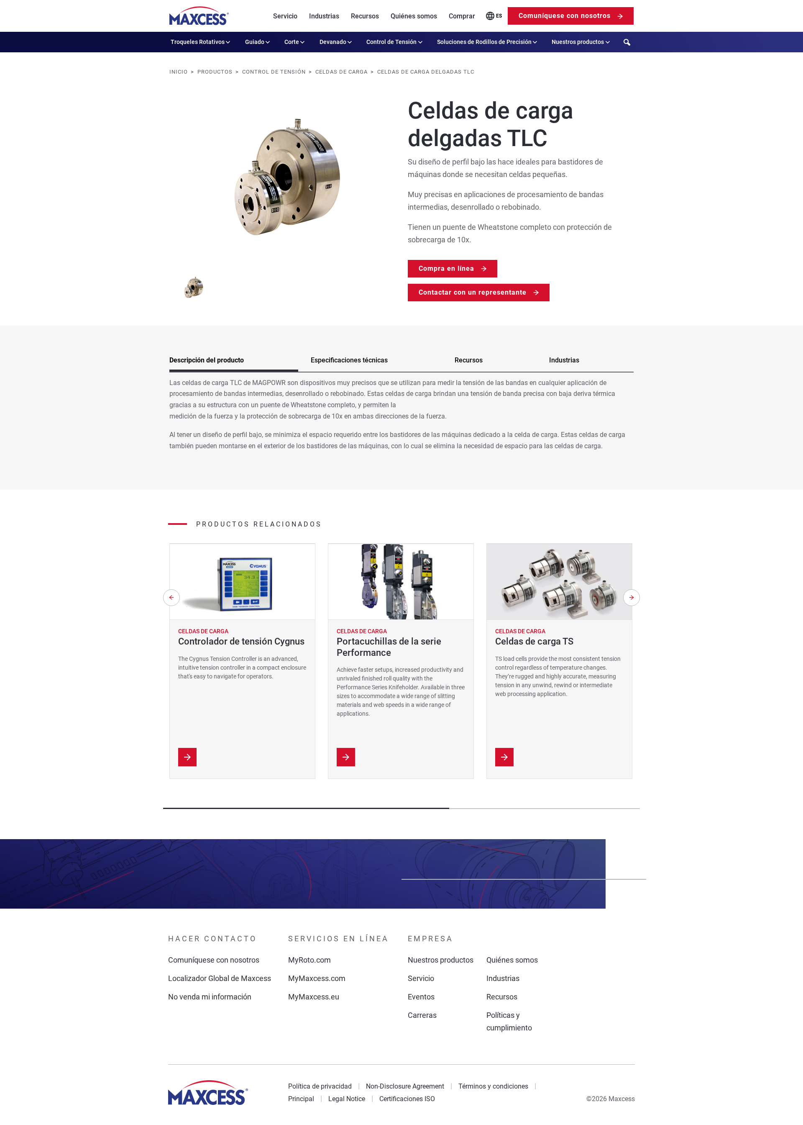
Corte (291, 42)
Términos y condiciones (493, 1086)
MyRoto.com (309, 959)
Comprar (462, 16)
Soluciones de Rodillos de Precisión (484, 42)
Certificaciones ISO (407, 1099)
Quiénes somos (414, 16)
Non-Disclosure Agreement (405, 1086)
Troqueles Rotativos (198, 42)
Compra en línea (446, 268)
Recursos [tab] (469, 360)
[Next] (631, 597)
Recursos (365, 16)
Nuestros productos (578, 42)
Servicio (285, 16)
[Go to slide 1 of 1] (192, 287)
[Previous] (171, 597)
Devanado (333, 42)
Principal (301, 1099)
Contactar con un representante (473, 292)
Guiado (254, 42)
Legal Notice (346, 1099)
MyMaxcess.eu (313, 996)
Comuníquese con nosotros (565, 16)
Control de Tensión (391, 42)
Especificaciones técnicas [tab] (349, 360)
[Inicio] (199, 16)
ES (499, 16)
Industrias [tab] (564, 360)
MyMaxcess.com (316, 978)
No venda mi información (209, 996)
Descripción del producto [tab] (206, 360)
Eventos (421, 996)
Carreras (422, 1015)
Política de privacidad (320, 1086)
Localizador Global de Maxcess (219, 978)
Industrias (324, 16)
